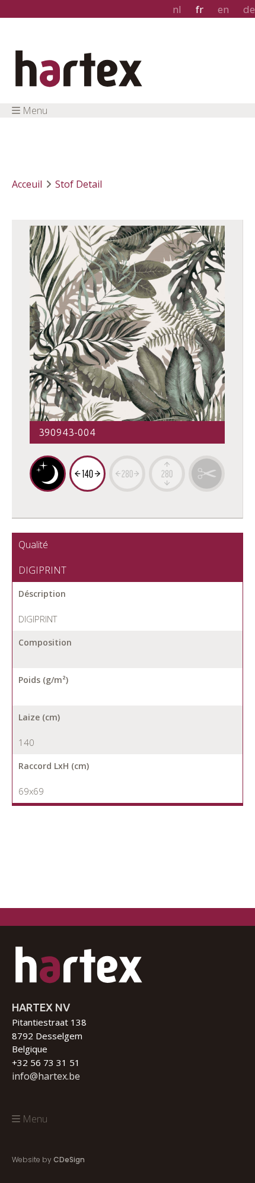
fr (199, 9)
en (223, 9)
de (249, 9)
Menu (35, 110)
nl (177, 9)
